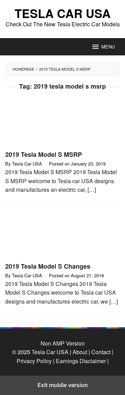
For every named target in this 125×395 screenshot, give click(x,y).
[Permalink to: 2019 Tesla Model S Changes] (62, 235)
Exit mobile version (63, 384)
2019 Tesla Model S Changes (47, 266)
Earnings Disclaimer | (82, 361)
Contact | (101, 352)
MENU (108, 46)
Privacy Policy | (36, 361)
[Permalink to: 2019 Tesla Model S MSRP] (62, 123)
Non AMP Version (63, 343)
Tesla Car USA (63, 13)
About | (81, 352)
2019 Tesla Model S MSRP (43, 154)
